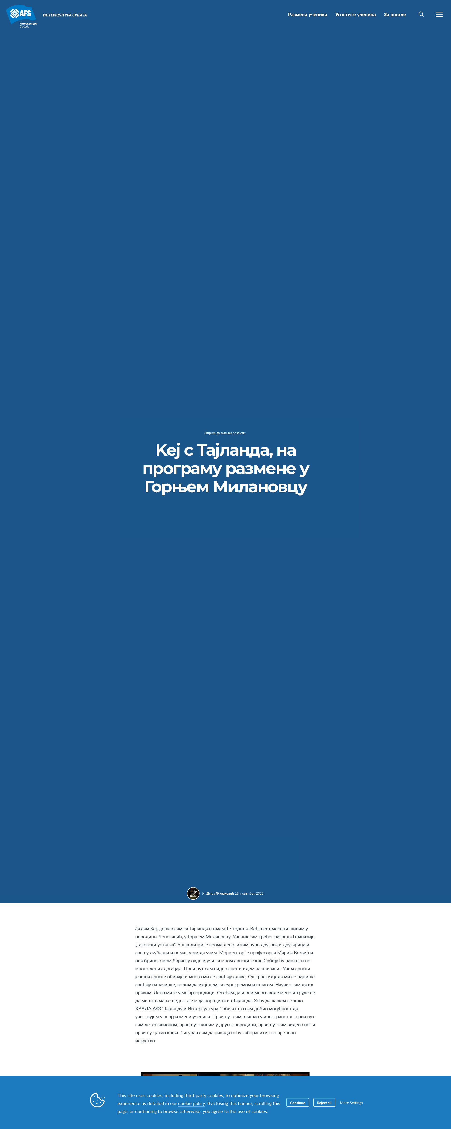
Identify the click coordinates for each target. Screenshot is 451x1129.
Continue (297, 1102)
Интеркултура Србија (20, 16)
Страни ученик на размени (224, 433)
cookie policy (191, 1103)
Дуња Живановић (220, 893)
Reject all (324, 1102)
